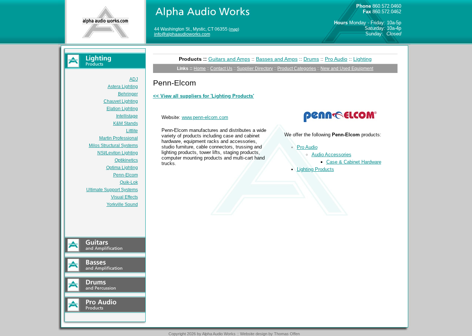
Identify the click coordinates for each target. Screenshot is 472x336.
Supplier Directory (255, 68)
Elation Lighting (122, 108)
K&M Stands (125, 123)
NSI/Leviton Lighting (117, 152)
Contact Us (221, 68)
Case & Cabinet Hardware (353, 162)
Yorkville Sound (122, 204)
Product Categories (296, 68)
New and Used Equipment (346, 68)
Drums (311, 59)
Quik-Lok (129, 182)
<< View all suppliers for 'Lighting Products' (203, 96)
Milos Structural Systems (113, 145)
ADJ (133, 79)
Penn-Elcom (125, 175)
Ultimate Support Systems (112, 189)
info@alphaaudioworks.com (182, 34)
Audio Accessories (331, 154)
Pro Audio (336, 59)
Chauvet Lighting (121, 101)
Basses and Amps (277, 59)
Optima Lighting (122, 167)
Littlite (132, 130)
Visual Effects (124, 197)
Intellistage (127, 116)
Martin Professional (118, 138)
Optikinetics (126, 160)
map (234, 29)
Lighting (362, 59)
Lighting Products (315, 169)
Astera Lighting (123, 86)
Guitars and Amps (229, 59)
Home (200, 68)
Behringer (128, 94)
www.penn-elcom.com (205, 117)
